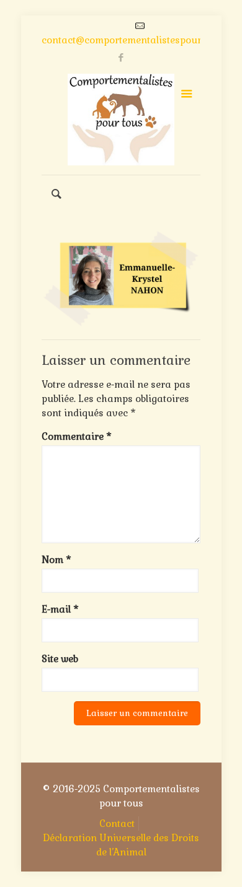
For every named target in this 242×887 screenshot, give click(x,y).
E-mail (60, 609)
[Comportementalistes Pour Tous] (121, 119)
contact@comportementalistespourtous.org (140, 40)
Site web (60, 659)
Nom (56, 560)
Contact (117, 823)
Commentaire (77, 436)
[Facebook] (121, 57)
